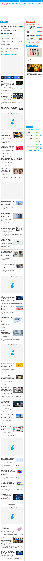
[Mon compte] (42, 1)
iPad (34, 129)
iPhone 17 (29, 141)
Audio (39, 129)
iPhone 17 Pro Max (30, 135)
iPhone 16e (29, 148)
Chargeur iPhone (31, 3)
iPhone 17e (29, 132)
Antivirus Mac (18, 3)
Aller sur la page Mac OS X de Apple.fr (9, 54)
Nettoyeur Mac (38, 3)
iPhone (32, 129)
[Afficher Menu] (1, 1)
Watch (36, 129)
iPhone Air (29, 144)
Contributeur (4, 30)
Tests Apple (12, 3)
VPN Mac (24, 3)
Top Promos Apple (5, 3)
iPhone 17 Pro (29, 138)
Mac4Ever (2, 23)
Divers (5, 23)
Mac (29, 129)
